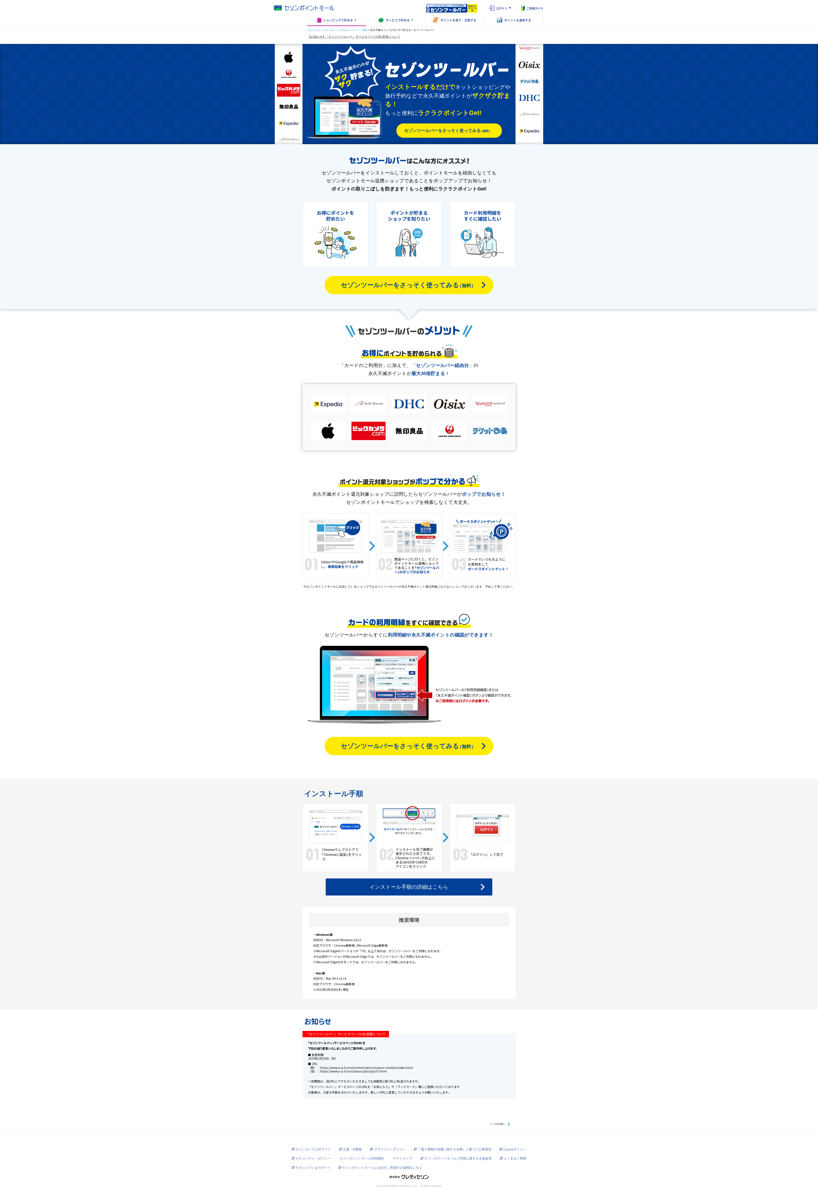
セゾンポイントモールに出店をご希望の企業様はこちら (382, 1167)
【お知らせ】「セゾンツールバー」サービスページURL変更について (354, 36)
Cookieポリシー (514, 1149)
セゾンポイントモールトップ (324, 30)
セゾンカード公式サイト (313, 1149)
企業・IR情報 (352, 1149)
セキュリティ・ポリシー (313, 1158)
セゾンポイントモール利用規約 (361, 1158)
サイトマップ (402, 1158)
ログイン (501, 8)
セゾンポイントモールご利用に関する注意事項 (457, 1158)
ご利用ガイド (535, 8)
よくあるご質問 (515, 1158)
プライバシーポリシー (390, 1149)
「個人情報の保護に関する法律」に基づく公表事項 (454, 1149)
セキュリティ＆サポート (313, 1167)
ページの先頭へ (499, 1124)
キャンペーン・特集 (355, 30)
